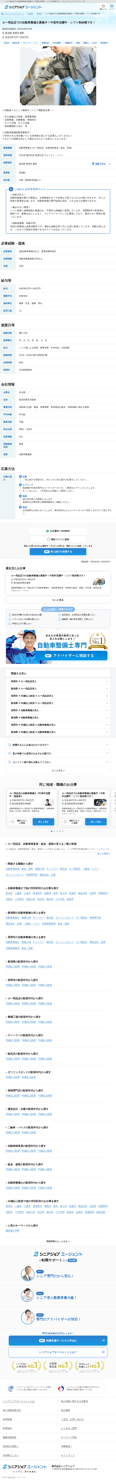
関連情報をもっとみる (57, 1241)
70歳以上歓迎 (45, 966)
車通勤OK (69, 43)
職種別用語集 (9, 1437)
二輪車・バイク (91, 869)
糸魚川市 (30, 899)
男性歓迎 (104, 43)
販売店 (63, 869)
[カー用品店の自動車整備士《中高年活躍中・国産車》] (32, 801)
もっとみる (57, 770)
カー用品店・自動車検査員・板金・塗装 (52, 148)
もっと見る (58, 600)
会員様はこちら (11, 1455)
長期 (78, 43)
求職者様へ (66, 1446)
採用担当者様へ (11, 1446)
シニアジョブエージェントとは (19, 1401)
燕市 (55, 893)
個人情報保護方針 (12, 1410)
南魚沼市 (82, 893)
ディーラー (52, 869)
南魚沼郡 (100, 1212)
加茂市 (79, 1212)
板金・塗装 (27, 869)
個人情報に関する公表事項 (74, 1401)
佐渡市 (72, 893)
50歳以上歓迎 (13, 966)
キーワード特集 (69, 1437)
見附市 (9, 899)
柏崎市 (47, 893)
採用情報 (7, 1419)
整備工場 (39, 869)
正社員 (6, 43)
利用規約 (7, 1428)
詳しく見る (43, 822)
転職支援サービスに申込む (58, 1340)
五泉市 (93, 893)
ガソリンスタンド (15, 875)
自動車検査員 (12, 869)
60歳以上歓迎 (29, 966)
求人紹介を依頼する (58, 551)
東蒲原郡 (89, 1212)
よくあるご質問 (69, 1428)
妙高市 (70, 899)
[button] (51, 831)
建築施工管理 (12, 1230)
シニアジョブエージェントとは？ (58, 1352)
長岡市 (15, 33)
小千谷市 (60, 899)
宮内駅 (22, 172)
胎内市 (50, 899)
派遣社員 (45, 43)
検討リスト (103, 9)
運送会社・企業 (48, 875)
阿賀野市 (103, 893)
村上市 (63, 893)
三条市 (27, 893)
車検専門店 (31, 875)
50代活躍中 (56, 43)
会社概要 (65, 1410)
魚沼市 (40, 899)
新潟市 (9, 893)
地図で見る (100, 164)
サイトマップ (68, 1455)
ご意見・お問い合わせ (72, 1419)
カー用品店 (74, 869)
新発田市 (37, 893)
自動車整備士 (25, 148)
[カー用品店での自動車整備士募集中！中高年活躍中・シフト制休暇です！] (58, 583)
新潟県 (8, 33)
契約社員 (16, 43)
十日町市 (19, 899)
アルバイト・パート (30, 43)
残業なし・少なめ (90, 43)
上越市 (18, 893)
